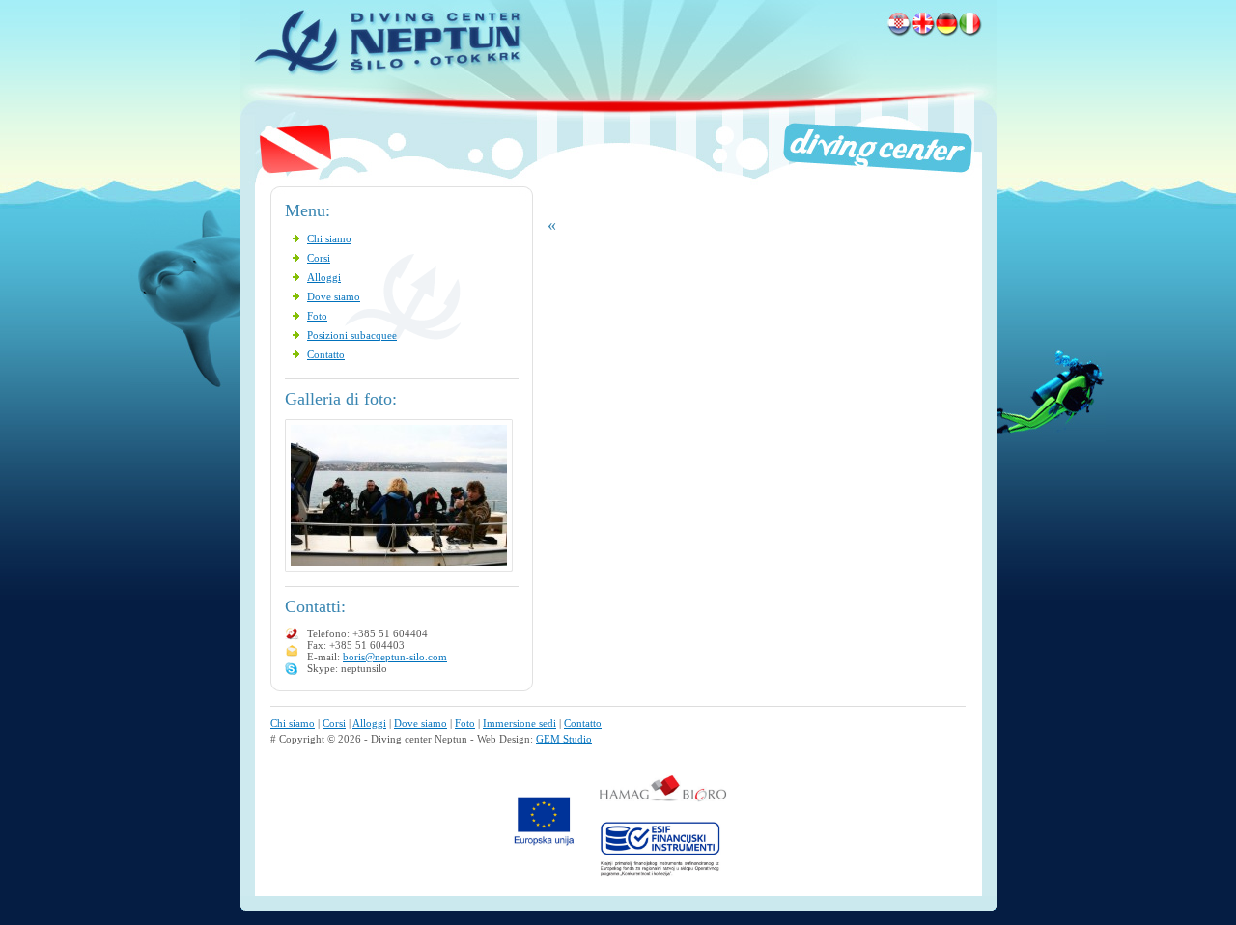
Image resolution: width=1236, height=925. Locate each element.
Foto (317, 316)
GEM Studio (564, 738)
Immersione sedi (519, 723)
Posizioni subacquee (352, 335)
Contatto (326, 354)
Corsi (318, 258)
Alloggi (324, 277)
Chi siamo (329, 238)
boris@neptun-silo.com (395, 656)
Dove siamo (333, 296)
